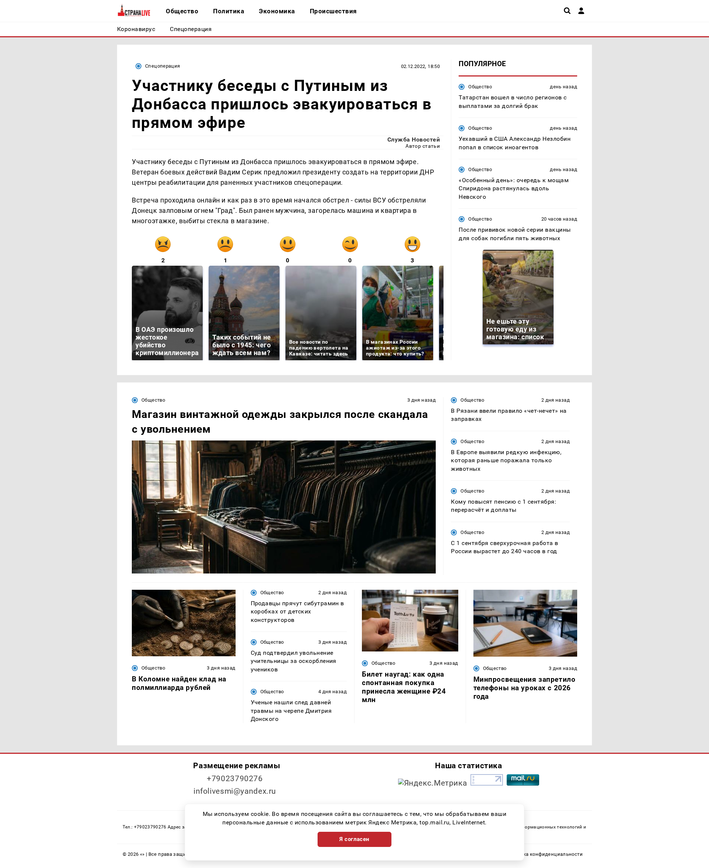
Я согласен (354, 839)
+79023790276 (235, 778)
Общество (480, 86)
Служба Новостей (413, 139)
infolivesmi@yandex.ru (234, 791)
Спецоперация (162, 66)
